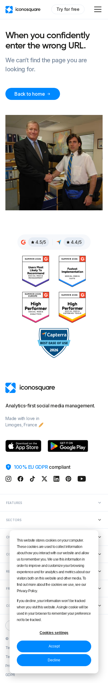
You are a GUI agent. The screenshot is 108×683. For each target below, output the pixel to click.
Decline (54, 660)
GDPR (10, 675)
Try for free (68, 9)
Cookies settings (54, 633)
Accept (54, 646)
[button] (97, 9)
